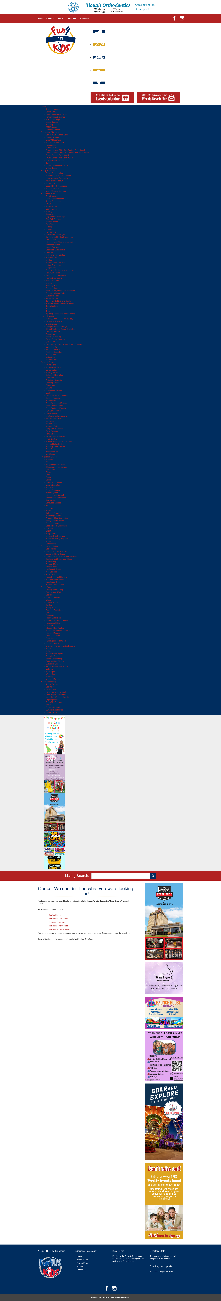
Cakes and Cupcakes (54, 375)
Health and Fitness (53, 617)
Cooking (49, 474)
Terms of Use (82, 1259)
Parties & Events (47, 362)
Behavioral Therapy (54, 321)
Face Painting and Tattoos (56, 403)
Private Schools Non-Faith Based (59, 157)
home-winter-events (57, 922)
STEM (48, 531)
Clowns (49, 387)
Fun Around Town (48, 193)
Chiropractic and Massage (56, 326)
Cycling (49, 605)
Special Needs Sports (54, 653)
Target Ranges (52, 298)
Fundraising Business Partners (58, 175)
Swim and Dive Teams (55, 661)
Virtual (48, 541)
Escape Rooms (52, 221)
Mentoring (50, 505)
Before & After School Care (57, 134)
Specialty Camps (52, 124)
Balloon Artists (51, 370)
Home (40, 18)
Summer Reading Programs (57, 538)
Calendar (50, 18)
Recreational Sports (54, 278)
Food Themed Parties (55, 405)
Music (48, 510)
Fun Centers (51, 232)
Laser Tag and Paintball (55, 249)
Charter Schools (52, 137)
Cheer (48, 600)
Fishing (49, 226)
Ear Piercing (51, 561)
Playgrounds (51, 267)
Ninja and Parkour (53, 633)
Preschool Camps (53, 119)
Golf (47, 612)
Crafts (48, 477)
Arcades (49, 203)
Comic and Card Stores (55, 554)
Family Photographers (55, 173)
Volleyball (49, 669)
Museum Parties (52, 426)
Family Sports (51, 607)
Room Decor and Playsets (56, 577)
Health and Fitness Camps (56, 114)
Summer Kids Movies (54, 709)
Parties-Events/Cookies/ (58, 925)
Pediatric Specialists (54, 352)
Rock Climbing (52, 638)
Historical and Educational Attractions (61, 242)
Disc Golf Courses (53, 219)
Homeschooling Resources (57, 178)
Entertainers (51, 400)
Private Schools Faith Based (57, 155)
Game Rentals (52, 413)
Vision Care (50, 357)
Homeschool (51, 145)
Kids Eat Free (51, 571)
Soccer (49, 648)
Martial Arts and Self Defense (58, 630)
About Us (80, 1266)
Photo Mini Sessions (54, 702)
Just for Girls (51, 500)
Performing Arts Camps (55, 117)
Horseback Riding (53, 623)
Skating (49, 283)
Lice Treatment (52, 341)
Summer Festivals (53, 707)
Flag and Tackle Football (56, 610)
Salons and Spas (53, 280)
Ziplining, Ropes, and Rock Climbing (60, 313)
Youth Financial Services (56, 191)
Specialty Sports (52, 656)
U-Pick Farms (51, 712)
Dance (48, 479)
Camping (49, 214)
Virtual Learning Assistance (57, 165)
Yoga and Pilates (52, 679)
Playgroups (50, 183)
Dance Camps (51, 111)
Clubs (48, 472)
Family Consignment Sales (57, 692)
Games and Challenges (55, 234)
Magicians (50, 421)
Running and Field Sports (56, 640)
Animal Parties (52, 364)
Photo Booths (51, 439)
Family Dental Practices (55, 339)
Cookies (49, 393)
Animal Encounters (53, 201)
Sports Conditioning (54, 658)
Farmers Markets (53, 564)
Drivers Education (53, 485)
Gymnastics (50, 615)
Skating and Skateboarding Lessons (60, 646)
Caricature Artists (53, 377)
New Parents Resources (55, 180)
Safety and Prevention (55, 520)
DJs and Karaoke (53, 398)
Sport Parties (51, 449)
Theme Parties (52, 451)
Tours (48, 308)
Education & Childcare (50, 132)
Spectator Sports (52, 288)
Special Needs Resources (56, 186)
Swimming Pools (52, 295)
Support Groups (52, 188)
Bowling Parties (52, 372)
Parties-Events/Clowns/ (58, 918)
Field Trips (50, 224)
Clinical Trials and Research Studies (60, 329)
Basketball (50, 594)
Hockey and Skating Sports (57, 620)
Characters (50, 385)
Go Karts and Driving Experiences (59, 237)
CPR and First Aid (53, 331)
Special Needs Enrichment (56, 525)
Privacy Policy (82, 1263)
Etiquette (49, 487)
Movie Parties (51, 423)
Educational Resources (55, 142)
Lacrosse (49, 625)
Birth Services (51, 324)
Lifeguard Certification (55, 628)
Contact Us (81, 1269)
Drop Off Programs (53, 140)
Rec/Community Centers (56, 275)
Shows (48, 704)
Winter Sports (51, 674)
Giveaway (84, 18)
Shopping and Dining (49, 546)
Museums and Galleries (55, 262)
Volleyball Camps (53, 129)
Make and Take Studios (55, 255)
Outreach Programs (54, 513)
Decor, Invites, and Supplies (57, 395)
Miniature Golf (51, 257)
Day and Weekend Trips (55, 216)
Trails (48, 311)
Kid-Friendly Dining (53, 569)
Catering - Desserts (54, 380)
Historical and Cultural (55, 495)
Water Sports (51, 671)
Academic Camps (53, 109)
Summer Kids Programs (55, 536)
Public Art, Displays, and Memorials (60, 270)
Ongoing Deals (52, 699)
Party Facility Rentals (54, 428)
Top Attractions (52, 306)
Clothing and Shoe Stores (56, 551)
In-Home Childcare (53, 147)
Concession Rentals (54, 390)
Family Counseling (53, 336)
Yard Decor (50, 454)
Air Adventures (52, 196)
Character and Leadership (56, 467)
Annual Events (52, 684)
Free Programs (52, 492)
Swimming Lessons (54, 663)
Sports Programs (47, 587)
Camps (44, 106)
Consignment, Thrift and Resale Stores (61, 556)
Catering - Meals (52, 382)
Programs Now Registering (57, 518)
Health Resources (48, 316)
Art (47, 462)
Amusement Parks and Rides (57, 198)
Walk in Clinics (51, 359)
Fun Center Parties (53, 410)
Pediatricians (51, 354)
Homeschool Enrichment (56, 497)
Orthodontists (51, 347)
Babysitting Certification (55, 464)
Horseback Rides (53, 244)
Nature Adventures (53, 265)
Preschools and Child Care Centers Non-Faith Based (67, 152)
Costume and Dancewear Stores (59, 559)
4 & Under (50, 459)
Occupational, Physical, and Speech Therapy (64, 344)
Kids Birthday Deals (54, 418)
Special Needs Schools (55, 160)
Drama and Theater (54, 482)
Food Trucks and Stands (56, 408)
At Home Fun (51, 206)
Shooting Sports (52, 643)
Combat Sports (52, 602)
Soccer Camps (52, 122)
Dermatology (51, 334)
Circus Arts (50, 469)
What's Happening (48, 681)
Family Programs (53, 490)
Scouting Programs (53, 523)
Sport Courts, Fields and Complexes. (61, 290)
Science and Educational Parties (59, 441)
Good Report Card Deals (56, 694)
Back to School (52, 686)
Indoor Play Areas (53, 247)
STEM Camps (51, 127)
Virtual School (51, 168)
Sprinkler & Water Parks (55, 293)
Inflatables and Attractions (56, 416)
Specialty (49, 528)
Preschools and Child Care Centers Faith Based (65, 150)
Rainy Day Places (53, 272)
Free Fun (49, 229)
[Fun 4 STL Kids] (61, 39)
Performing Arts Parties (55, 436)
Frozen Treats (51, 566)
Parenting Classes (53, 515)
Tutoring (49, 163)
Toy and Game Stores (55, 584)
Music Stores (51, 574)
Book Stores (51, 548)
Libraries (49, 252)
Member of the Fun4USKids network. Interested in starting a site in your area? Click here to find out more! (128, 1258)
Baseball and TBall (53, 592)
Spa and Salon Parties (55, 444)
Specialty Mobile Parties (55, 446)
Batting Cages (51, 209)
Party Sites (50, 433)
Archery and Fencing (54, 589)
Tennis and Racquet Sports (57, 666)
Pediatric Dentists (53, 349)
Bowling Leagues (53, 597)
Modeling (49, 508)
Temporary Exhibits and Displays (59, 301)
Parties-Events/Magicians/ (59, 929)
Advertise (72, 18)
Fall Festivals (51, 689)
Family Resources (48, 170)
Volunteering (51, 543)
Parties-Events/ (55, 915)
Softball (49, 651)
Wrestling (49, 676)
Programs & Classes (49, 456)
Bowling (49, 211)
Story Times (51, 533)
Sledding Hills (51, 285)
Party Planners (52, 431)
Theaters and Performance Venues (60, 303)
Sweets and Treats (53, 582)
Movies (49, 260)
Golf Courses (51, 239)
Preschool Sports (53, 635)
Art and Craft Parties (54, 367)
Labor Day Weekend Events (57, 697)
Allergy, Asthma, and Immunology (59, 318)
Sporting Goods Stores (55, 579)
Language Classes (53, 502)
